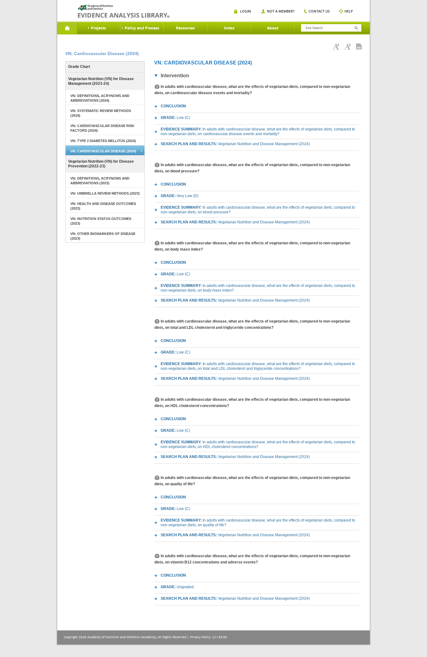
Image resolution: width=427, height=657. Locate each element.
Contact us (319, 11)
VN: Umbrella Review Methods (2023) (105, 193)
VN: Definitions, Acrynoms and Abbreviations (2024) (99, 98)
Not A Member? (280, 11)
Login (245, 11)
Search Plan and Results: (235, 144)
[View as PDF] (359, 46)
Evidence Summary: (258, 131)
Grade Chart (79, 66)
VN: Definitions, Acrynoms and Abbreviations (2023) (99, 180)
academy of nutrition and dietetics (123, 11)
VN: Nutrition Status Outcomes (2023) (100, 221)
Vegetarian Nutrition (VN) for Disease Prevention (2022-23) (101, 163)
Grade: (175, 117)
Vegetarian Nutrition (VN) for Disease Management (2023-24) (101, 81)
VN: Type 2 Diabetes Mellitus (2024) (103, 141)
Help (348, 11)
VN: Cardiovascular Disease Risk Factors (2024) (102, 128)
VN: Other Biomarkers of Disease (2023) (102, 236)
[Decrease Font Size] (347, 46)
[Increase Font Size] (336, 46)
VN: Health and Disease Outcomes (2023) (103, 206)
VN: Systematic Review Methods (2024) (100, 113)
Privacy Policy (200, 637)
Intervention (175, 75)
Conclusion (173, 106)
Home (67, 28)
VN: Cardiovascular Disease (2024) (103, 151)
